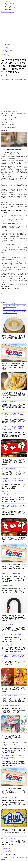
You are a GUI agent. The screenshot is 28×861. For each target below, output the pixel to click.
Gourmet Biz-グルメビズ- (8, 855)
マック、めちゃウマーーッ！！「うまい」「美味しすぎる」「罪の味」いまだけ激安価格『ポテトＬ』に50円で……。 (13, 473)
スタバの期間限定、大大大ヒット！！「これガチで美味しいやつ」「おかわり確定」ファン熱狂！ (13, 639)
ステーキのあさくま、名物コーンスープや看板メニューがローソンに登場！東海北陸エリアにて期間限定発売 (13, 434)
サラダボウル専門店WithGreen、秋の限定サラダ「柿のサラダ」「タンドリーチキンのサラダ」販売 (13, 750)
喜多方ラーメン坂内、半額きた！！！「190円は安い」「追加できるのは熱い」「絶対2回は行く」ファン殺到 (14, 710)
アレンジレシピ (10, 3)
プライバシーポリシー (9, 851)
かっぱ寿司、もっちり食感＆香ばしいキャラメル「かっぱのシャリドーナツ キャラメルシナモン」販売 (14, 486)
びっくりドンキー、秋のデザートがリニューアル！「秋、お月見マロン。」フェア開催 (13, 689)
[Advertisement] (14, 28)
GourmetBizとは (7, 848)
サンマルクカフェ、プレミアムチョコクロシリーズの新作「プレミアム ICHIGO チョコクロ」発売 (13, 663)
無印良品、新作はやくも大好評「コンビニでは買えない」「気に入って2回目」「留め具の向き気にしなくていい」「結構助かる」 (13, 618)
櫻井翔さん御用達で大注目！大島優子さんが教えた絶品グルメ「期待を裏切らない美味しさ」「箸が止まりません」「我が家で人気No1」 (13, 394)
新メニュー (9, 4)
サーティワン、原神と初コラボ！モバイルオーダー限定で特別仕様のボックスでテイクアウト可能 (13, 737)
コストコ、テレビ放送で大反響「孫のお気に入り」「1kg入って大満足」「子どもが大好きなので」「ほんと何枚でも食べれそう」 (14, 567)
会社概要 (8, 9)
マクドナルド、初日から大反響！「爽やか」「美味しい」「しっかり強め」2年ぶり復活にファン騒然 (14, 842)
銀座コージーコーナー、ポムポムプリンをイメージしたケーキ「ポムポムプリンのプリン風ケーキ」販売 (13, 499)
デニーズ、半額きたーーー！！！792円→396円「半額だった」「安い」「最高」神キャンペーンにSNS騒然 (14, 629)
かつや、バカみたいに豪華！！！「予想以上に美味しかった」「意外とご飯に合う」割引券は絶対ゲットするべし (13, 649)
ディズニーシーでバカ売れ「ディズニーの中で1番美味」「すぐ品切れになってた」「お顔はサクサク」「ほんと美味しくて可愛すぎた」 (13, 579)
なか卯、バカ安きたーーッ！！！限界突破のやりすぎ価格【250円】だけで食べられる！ (14, 539)
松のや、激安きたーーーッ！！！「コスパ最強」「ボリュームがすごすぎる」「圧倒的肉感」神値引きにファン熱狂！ (13, 700)
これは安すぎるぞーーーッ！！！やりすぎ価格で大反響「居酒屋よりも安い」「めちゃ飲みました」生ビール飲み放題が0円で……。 (13, 406)
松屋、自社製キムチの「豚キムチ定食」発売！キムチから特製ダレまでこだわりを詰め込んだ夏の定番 (13, 763)
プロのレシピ (9, 1)
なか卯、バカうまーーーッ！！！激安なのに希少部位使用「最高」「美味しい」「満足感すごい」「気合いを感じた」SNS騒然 (13, 462)
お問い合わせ (6, 850)
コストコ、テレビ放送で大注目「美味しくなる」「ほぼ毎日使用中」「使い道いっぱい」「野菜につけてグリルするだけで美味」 (13, 366)
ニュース (8, 6)
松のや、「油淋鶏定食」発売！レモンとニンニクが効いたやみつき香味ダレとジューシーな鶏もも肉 (13, 512)
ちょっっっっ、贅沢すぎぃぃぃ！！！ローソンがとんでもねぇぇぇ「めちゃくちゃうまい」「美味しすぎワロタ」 (14, 311)
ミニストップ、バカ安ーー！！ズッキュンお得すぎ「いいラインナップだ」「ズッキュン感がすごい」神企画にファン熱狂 (13, 831)
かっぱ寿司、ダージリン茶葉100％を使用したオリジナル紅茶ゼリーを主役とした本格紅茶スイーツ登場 (14, 420)
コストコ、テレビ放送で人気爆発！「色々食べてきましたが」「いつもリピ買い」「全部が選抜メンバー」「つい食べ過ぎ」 (13, 791)
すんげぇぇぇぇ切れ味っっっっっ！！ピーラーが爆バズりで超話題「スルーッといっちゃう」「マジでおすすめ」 (14, 305)
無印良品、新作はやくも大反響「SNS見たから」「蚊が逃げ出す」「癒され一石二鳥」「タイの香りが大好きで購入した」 (13, 338)
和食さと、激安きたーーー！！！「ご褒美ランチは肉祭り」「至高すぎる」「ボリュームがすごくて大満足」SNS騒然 (13, 590)
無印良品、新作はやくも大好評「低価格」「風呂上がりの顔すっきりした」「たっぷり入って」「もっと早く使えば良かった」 (13, 803)
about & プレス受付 (11, 7)
